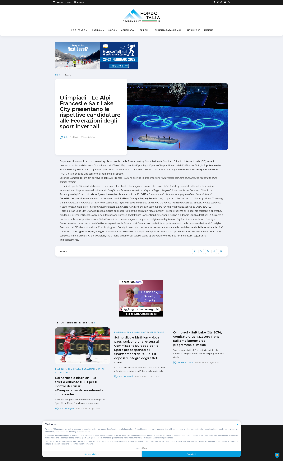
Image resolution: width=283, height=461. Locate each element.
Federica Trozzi (185, 362)
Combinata (127, 30)
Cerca (80, 2)
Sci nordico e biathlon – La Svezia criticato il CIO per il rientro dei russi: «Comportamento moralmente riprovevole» (79, 386)
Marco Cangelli (67, 408)
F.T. (66, 137)
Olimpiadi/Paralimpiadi (168, 30)
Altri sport (193, 30)
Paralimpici (89, 369)
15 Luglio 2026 (153, 376)
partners (60, 429)
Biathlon (97, 30)
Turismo (209, 30)
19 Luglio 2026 (94, 408)
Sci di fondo (78, 30)
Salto (111, 30)
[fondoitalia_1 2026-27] (96, 55)
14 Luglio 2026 (212, 362)
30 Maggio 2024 (87, 137)
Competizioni (63, 2)
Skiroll (144, 30)
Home (58, 75)
